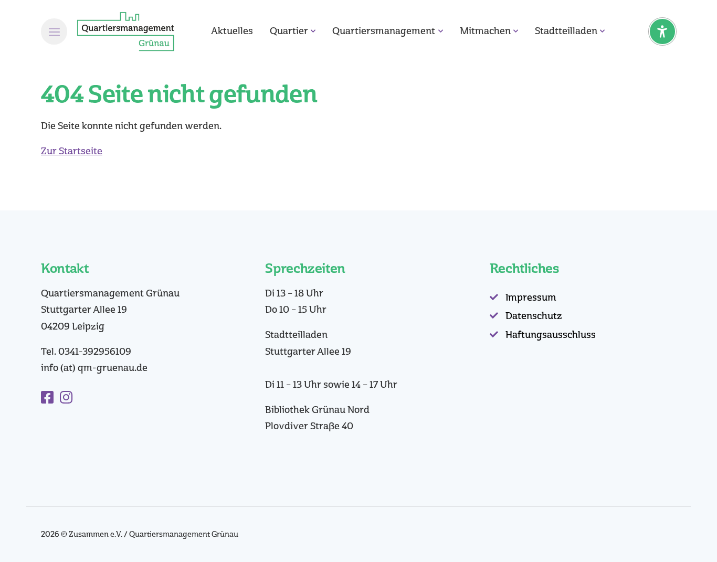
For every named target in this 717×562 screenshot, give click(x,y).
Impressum (530, 297)
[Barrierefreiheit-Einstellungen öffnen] (662, 31)
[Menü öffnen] (54, 31)
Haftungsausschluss (550, 335)
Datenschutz (533, 316)
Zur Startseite (71, 151)
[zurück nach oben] (680, 536)
